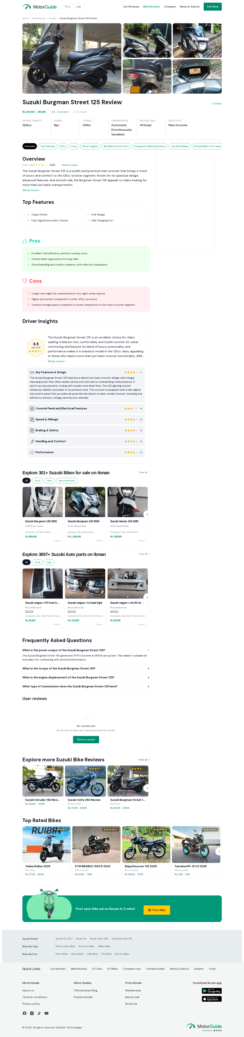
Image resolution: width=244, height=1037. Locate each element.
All (26, 480)
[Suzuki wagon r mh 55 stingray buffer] (128, 584)
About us (28, 990)
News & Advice (190, 6)
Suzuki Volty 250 (99, 938)
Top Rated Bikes (180, 146)
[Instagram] (32, 1013)
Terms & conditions (34, 997)
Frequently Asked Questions (149, 146)
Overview (30, 146)
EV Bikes (112, 968)
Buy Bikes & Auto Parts (116, 146)
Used (37, 480)
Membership (133, 990)
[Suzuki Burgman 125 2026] (43, 502)
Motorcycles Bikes (65, 946)
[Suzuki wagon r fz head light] (85, 584)
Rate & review (70, 164)
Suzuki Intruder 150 (122, 938)
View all (143, 472)
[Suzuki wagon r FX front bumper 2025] (43, 584)
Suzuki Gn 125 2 (64, 938)
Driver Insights (90, 146)
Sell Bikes (212, 6)
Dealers (198, 968)
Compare (170, 6)
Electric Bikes (122, 953)
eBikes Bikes (104, 946)
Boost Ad (131, 1003)
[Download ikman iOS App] (212, 999)
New (49, 480)
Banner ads (132, 997)
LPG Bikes (106, 953)
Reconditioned (67, 480)
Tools (212, 968)
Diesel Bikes (77, 953)
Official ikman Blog (86, 990)
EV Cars (97, 968)
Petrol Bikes (62, 953)
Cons (74, 146)
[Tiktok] (39, 1013)
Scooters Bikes (87, 946)
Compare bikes (155, 968)
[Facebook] (24, 1013)
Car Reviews (131, 6)
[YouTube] (46, 1013)
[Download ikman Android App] (212, 991)
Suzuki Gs (81, 938)
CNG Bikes (92, 953)
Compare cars (132, 968)
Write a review (86, 739)
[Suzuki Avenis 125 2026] (128, 502)
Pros (63, 146)
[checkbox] (80, 112)
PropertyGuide (83, 997)
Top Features (48, 146)
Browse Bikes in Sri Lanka (207, 146)
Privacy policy (31, 1003)
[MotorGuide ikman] (30, 6)
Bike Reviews (151, 6)
